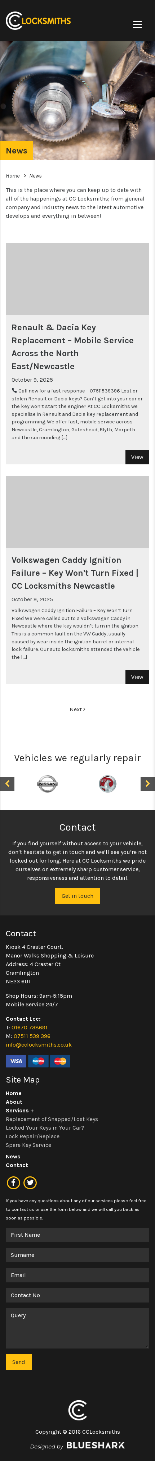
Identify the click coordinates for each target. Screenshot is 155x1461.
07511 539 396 (32, 1036)
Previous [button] (7, 784)
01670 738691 (30, 1027)
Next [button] (148, 784)
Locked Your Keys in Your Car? (45, 1127)
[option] (47, 783)
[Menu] (137, 24)
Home (12, 175)
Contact (17, 1165)
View (137, 457)
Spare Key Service (28, 1144)
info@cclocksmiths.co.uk (39, 1044)
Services (17, 1110)
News (13, 1156)
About (14, 1101)
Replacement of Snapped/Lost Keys (52, 1119)
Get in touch (77, 895)
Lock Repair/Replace (32, 1136)
